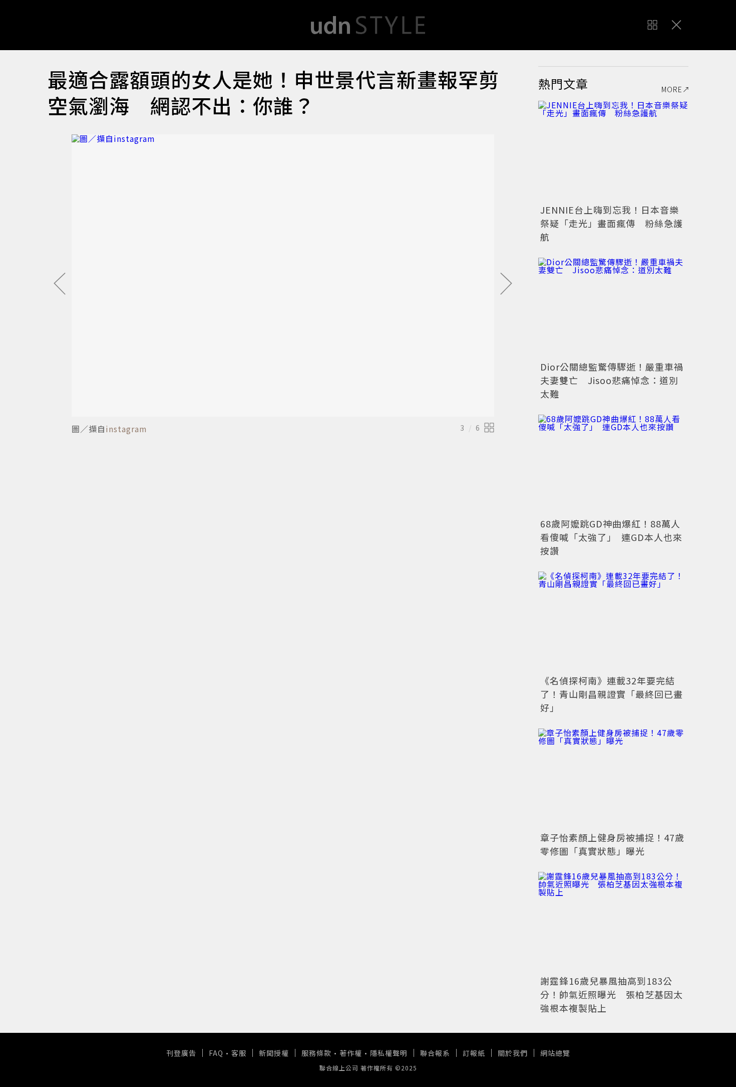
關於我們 (513, 1053)
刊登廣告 (181, 1053)
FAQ (216, 1052)
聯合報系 (435, 1053)
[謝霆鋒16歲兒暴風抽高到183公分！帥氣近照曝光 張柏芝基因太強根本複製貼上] (613, 922)
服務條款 (316, 1052)
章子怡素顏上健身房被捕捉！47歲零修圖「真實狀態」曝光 (612, 844)
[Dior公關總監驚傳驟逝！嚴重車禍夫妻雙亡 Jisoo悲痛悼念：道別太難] (613, 308)
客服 (238, 1052)
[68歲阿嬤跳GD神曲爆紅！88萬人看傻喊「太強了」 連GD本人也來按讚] (613, 465)
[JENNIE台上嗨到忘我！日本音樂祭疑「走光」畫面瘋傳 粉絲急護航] (613, 151)
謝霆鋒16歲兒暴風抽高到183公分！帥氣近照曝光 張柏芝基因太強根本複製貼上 (611, 994)
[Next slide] (506, 284)
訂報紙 (474, 1053)
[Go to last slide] (60, 284)
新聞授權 (274, 1053)
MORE (671, 89)
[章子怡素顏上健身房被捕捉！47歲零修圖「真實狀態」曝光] (613, 779)
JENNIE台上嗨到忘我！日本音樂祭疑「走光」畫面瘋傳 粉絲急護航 (611, 223)
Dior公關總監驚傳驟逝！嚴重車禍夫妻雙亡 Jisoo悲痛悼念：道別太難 (611, 380)
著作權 (350, 1052)
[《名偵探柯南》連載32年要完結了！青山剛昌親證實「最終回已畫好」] (613, 622)
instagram (126, 429)
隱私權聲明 (389, 1052)
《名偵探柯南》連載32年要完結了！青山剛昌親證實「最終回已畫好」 (611, 694)
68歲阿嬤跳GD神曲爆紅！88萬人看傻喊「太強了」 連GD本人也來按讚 (611, 537)
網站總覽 (555, 1053)
